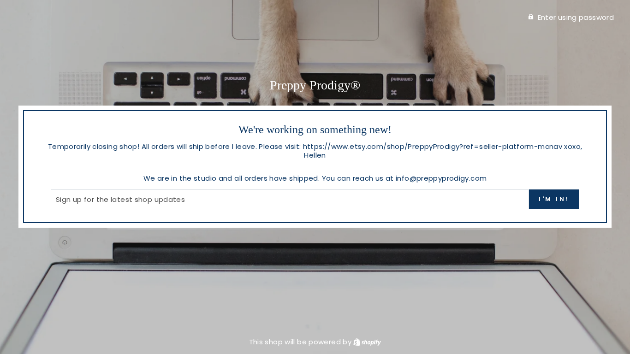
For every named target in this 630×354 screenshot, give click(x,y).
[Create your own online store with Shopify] (367, 342)
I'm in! (554, 199)
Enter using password (576, 17)
